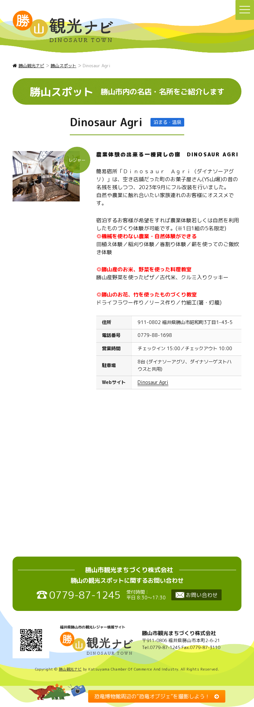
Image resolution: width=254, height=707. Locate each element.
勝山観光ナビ (70, 669)
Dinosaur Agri (153, 382)
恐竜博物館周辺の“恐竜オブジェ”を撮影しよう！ (152, 696)
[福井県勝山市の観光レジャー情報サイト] (63, 26)
